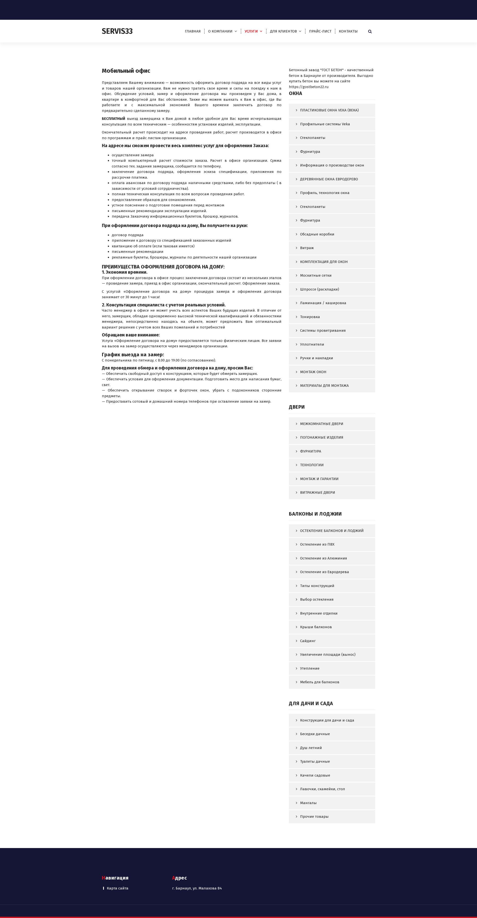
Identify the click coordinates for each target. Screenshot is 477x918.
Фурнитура (310, 151)
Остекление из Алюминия (323, 558)
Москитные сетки (316, 275)
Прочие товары (314, 816)
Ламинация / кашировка (323, 303)
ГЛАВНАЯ (193, 31)
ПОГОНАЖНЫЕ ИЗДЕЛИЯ (321, 437)
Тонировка (310, 317)
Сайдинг (308, 641)
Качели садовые (315, 775)
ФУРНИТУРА (310, 451)
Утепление (309, 668)
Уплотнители (312, 344)
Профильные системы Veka (325, 124)
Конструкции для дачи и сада (327, 720)
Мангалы (308, 803)
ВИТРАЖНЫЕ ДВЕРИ (317, 492)
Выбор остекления (317, 599)
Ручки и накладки (316, 358)
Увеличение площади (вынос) (328, 654)
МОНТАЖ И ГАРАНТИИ (319, 479)
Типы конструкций (317, 586)
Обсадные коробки (317, 234)
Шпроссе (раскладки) (319, 289)
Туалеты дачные (315, 761)
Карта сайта (117, 888)
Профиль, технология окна (325, 193)
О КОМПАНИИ (220, 31)
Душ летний (311, 748)
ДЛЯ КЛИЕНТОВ (283, 31)
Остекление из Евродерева (324, 572)
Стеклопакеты (312, 137)
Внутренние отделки (319, 613)
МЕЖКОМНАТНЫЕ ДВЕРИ (321, 424)
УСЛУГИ (251, 31)
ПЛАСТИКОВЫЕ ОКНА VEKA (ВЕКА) (329, 110)
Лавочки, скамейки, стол (322, 789)
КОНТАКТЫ (348, 31)
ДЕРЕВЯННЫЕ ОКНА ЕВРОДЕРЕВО (329, 179)
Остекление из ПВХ (317, 544)
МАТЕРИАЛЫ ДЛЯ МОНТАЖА (324, 385)
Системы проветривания (323, 330)
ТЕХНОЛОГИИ (312, 465)
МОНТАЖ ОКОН (313, 372)
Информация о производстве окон (332, 165)
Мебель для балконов (319, 682)
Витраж (307, 248)
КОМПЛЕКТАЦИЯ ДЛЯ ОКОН (324, 262)
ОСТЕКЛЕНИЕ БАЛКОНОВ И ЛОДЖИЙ (332, 530)
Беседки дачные (315, 734)
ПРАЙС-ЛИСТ (320, 31)
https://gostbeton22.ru (309, 87)
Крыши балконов (316, 627)
